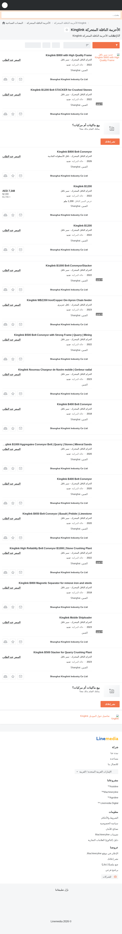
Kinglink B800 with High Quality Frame (69, 55)
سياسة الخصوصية (109, 823)
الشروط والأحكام (109, 817)
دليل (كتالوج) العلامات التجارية (103, 840)
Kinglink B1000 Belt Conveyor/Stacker (69, 265)
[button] (5, 5)
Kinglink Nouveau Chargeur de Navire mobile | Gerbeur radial (55, 369)
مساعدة (114, 758)
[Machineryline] (4, 23)
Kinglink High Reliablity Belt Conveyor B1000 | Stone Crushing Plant (51, 548)
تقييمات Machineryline (106, 834)
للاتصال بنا (113, 764)
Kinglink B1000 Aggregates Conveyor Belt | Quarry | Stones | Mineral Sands (46, 444)
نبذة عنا (114, 753)
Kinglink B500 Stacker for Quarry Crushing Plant (63, 652)
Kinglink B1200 (83, 186)
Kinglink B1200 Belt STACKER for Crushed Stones (61, 90)
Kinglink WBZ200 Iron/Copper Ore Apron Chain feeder (59, 300)
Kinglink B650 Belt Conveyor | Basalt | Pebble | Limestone (57, 513)
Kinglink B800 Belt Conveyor (74, 151)
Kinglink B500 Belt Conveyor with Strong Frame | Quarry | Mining (53, 335)
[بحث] (4, 15)
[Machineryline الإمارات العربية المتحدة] (100, 5)
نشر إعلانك (110, 141)
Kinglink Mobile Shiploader (75, 617)
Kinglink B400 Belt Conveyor (74, 404)
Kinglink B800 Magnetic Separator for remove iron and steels (55, 583)
